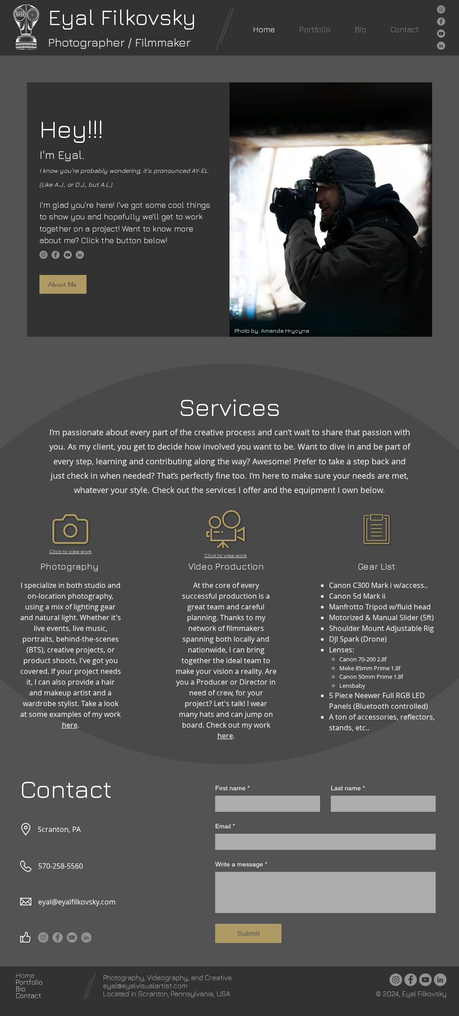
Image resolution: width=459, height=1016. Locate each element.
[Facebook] (441, 21)
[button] (314, 29)
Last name (348, 788)
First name (232, 788)
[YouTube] (441, 34)
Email (225, 826)
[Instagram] (441, 9)
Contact (28, 995)
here (70, 725)
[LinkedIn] (441, 46)
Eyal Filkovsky (122, 17)
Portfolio (29, 982)
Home (25, 975)
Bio (21, 989)
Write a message (241, 864)
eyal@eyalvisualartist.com (145, 986)
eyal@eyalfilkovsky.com (77, 902)
